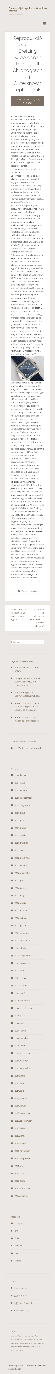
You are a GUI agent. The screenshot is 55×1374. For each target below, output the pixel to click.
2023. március (21, 843)
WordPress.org (21, 1310)
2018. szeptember (23, 1121)
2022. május (20, 895)
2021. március (21, 985)
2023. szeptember (23, 798)
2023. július (20, 813)
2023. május (20, 828)
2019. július (20, 1076)
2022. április (20, 903)
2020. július (20, 1016)
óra (16, 1231)
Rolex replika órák (16, 1346)
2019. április (20, 1091)
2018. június (20, 1136)
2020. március (21, 1038)
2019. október (21, 1061)
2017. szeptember (23, 1158)
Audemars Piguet (16, 1336)
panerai (18, 1246)
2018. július (20, 1128)
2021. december (22, 933)
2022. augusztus (22, 873)
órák (17, 1238)
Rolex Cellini (15, 1343)
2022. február (21, 918)
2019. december (22, 1053)
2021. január (20, 993)
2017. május (20, 1173)
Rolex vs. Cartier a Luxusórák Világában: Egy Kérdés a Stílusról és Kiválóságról (28, 706)
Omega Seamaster (29, 1336)
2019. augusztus (22, 1068)
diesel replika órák (16, 1365)
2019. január (20, 1106)
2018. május (20, 1143)
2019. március (21, 1098)
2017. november (22, 1151)
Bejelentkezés (20, 1288)
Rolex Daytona (23, 1343)
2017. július (20, 1166)
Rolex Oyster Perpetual (36, 1343)
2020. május (20, 1023)
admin (29, 103)
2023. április (20, 835)
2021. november (22, 940)
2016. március (21, 1196)
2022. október (21, 865)
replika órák (39, 1339)
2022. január (20, 925)
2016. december (22, 1188)
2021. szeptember (23, 955)
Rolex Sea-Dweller (28, 1346)
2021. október (21, 948)
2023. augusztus (22, 805)
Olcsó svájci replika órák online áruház (28, 9)
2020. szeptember (23, 1008)
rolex (17, 1253)
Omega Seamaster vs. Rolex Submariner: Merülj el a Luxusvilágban (28, 681)
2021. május (20, 978)
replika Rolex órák (29, 1339)
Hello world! (35, 748)
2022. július (20, 880)
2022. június (20, 888)
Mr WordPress (21, 748)
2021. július (20, 970)
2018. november (22, 1113)
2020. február (21, 1046)
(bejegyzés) (22, 1295)
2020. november (22, 1000)
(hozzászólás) (23, 1303)
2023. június (20, 820)
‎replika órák (16, 1369)
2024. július (20, 783)
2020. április (20, 1031)
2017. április (20, 1181)
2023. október (21, 790)
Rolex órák (19, 1350)
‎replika (34, 591)
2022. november (22, 858)
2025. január (20, 775)
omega (18, 1223)
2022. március (21, 910)
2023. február (21, 850)
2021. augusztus (22, 963)
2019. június (20, 1083)
